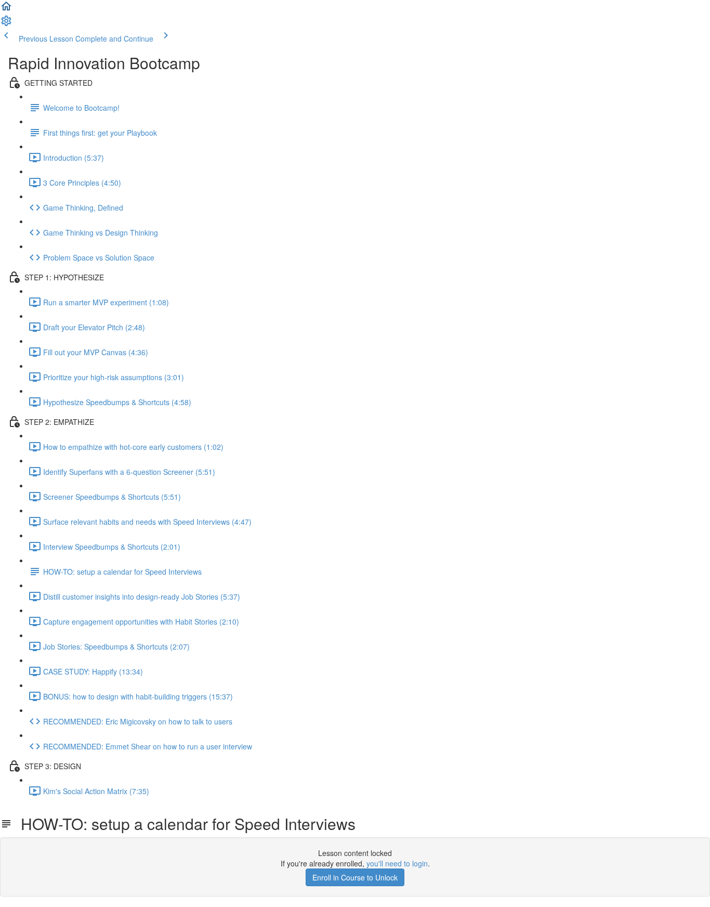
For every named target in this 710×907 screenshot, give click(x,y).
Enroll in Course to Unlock (355, 877)
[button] (6, 9)
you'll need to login (397, 863)
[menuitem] (6, 24)
